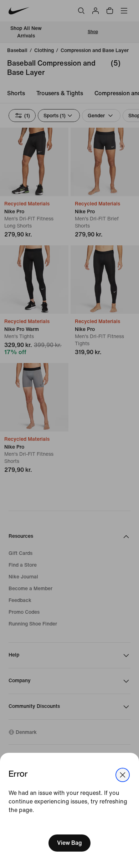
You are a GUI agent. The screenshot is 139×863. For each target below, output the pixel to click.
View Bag (69, 843)
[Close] (122, 774)
